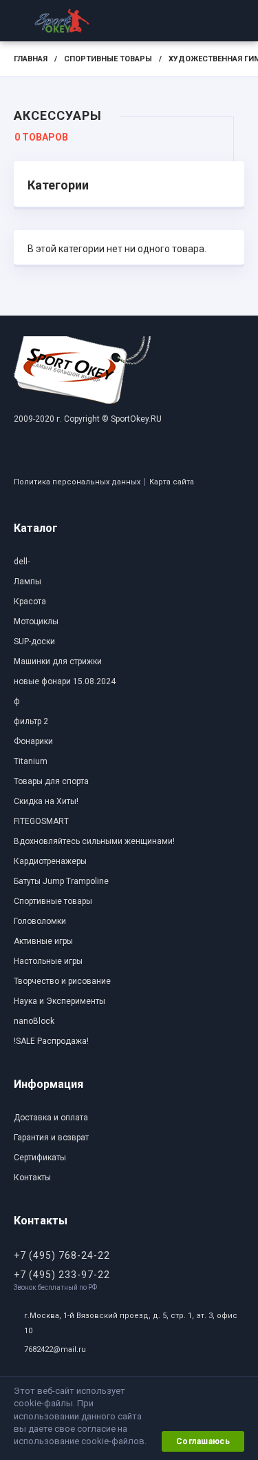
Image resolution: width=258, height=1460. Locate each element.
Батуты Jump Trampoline (61, 881)
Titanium (30, 761)
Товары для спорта (51, 781)
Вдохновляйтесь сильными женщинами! (94, 841)
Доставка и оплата (51, 1117)
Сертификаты (40, 1157)
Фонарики (33, 741)
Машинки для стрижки (58, 661)
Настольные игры (48, 961)
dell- (22, 561)
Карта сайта (171, 481)
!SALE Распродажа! (51, 1041)
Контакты (32, 1177)
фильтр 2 (31, 721)
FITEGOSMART (41, 821)
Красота (30, 601)
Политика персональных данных (77, 481)
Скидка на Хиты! (46, 801)
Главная (30, 59)
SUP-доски (34, 641)
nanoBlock (34, 1021)
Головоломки (40, 921)
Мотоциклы (36, 621)
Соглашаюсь (203, 1441)
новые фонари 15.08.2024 (65, 681)
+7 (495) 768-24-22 (62, 1255)
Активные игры (43, 941)
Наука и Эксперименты (59, 1001)
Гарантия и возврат (51, 1137)
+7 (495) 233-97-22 (62, 1274)
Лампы (27, 581)
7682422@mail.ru (55, 1349)
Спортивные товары (108, 59)
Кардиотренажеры (50, 861)
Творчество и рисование (62, 981)
